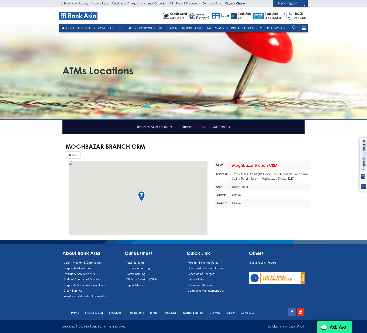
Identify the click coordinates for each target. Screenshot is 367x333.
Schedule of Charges (124, 3)
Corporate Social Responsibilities (84, 285)
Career (230, 312)
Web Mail (170, 312)
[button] (142, 196)
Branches (185, 126)
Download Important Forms (205, 268)
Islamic (220, 28)
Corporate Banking (138, 268)
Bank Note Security (76, 3)
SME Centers (221, 126)
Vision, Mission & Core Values (83, 262)
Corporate (147, 28)
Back (74, 155)
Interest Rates (99, 3)
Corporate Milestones (77, 268)
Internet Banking (192, 312)
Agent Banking (181, 28)
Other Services (271, 28)
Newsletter (116, 312)
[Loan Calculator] (363, 177)
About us (85, 28)
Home (70, 28)
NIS (171, 3)
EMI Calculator (94, 312)
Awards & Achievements (79, 273)
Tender (154, 312)
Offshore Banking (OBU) (141, 279)
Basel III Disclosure (188, 3)
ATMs (202, 126)
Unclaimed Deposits (153, 3)
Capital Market (135, 285)
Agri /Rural (203, 28)
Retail (128, 28)
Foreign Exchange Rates (203, 262)
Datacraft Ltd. (296, 326)
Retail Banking (135, 262)
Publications (136, 312)
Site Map (214, 312)
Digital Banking (242, 28)
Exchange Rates (212, 3)
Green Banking (73, 290)
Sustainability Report (263, 262)
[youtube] (300, 312)
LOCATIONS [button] (288, 3)
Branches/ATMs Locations (154, 126)
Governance (108, 28)
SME (161, 28)
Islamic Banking (135, 273)
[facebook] (291, 312)
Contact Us (248, 312)
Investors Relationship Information (85, 296)
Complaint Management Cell (206, 290)
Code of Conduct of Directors (82, 279)
